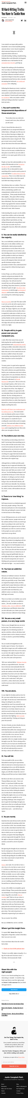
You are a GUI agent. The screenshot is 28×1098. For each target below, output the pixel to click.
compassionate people (19, 344)
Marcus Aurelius (6, 302)
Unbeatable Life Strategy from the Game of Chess (13, 1004)
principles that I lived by (8, 63)
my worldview (5, 97)
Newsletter (4, 1086)
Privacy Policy (21, 1057)
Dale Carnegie (20, 716)
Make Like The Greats (6, 1088)
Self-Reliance (4, 17)
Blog (17, 1084)
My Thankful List (20, 1088)
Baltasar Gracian (21, 662)
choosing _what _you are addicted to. (12, 606)
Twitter (3, 1091)
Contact (18, 1091)
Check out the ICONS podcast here (14, 948)
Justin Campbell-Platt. (14, 1077)
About (2, 1084)
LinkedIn (3, 1093)
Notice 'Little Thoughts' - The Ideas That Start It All (12, 1008)
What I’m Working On (21, 1086)
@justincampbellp (8, 21)
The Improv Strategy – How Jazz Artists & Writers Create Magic (13, 1014)
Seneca (4, 865)
